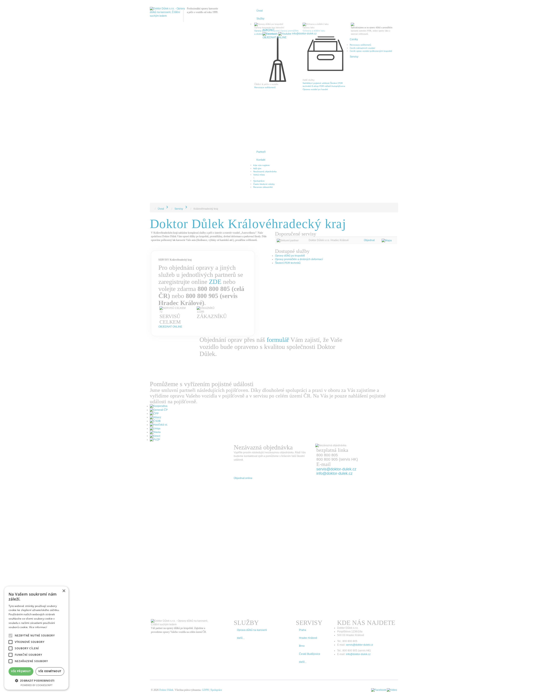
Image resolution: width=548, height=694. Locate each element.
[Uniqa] (155, 428)
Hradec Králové (357, 71)
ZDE (215, 281)
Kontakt (260, 159)
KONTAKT (268, 29)
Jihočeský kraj (260, 124)
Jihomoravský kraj (262, 131)
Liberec (353, 78)
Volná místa (259, 175)
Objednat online (274, 37)
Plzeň (352, 68)
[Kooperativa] (158, 406)
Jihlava (256, 96)
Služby (260, 18)
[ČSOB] (155, 421)
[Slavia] (155, 432)
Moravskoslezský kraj (263, 140)
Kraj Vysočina (260, 127)
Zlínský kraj (258, 134)
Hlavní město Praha (263, 121)
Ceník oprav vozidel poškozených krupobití (371, 51)
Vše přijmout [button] (21, 671)
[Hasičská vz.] (159, 424)
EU (254, 143)
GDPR (205, 689)
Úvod (259, 10)
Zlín (255, 93)
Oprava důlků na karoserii (252, 630)
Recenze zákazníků (263, 187)
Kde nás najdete (261, 165)
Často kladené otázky (264, 184)
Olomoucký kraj (260, 137)
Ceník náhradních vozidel (362, 48)
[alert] (36, 638)
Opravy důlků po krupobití (290, 255)
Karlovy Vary (259, 99)
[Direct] (155, 435)
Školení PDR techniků (288, 262)
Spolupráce (259, 181)
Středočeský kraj (261, 118)
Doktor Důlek (166, 689)
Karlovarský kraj (261, 112)
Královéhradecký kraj (263, 102)
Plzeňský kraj (259, 115)
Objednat (369, 240)
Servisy (354, 56)
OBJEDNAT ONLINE (170, 326)
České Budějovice (359, 87)
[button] (36, 680)
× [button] (63, 591)
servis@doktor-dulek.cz (336, 469)
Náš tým (257, 168)
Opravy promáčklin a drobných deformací (299, 259)
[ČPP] (154, 413)
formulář (278, 339)
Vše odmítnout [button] (49, 671)
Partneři (261, 151)
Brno (352, 62)
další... (240, 637)
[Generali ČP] (159, 409)
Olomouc (354, 81)
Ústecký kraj (259, 109)
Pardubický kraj (260, 106)
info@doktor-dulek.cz (304, 33)
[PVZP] (155, 439)
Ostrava (353, 74)
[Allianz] (155, 417)
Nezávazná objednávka (265, 171)
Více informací (38, 627)
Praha (353, 65)
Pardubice (355, 90)
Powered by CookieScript (36, 685)
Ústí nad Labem (358, 84)
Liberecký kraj (260, 146)
